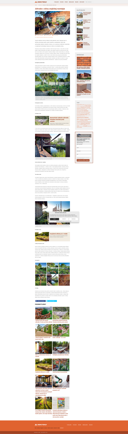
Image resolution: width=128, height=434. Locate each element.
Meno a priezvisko (80, 144)
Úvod (36, 5)
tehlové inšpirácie (85, 123)
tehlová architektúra (87, 121)
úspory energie (79, 127)
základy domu (89, 126)
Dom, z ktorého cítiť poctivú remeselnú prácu (83, 81)
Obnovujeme (85, 424)
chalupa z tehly (86, 104)
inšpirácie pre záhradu (39, 37)
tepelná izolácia (88, 124)
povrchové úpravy (82, 113)
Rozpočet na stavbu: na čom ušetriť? (83, 95)
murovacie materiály (83, 109)
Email (78, 147)
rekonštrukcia (80, 117)
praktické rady (83, 114)
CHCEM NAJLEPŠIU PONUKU (83, 160)
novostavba (78, 112)
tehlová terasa (45, 37)
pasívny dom (78, 113)
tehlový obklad (83, 124)
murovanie (79, 111)
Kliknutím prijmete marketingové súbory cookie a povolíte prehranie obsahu (84, 136)
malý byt (87, 108)
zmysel (85, 126)
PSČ (77, 154)
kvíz (85, 108)
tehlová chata (79, 123)
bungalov (83, 104)
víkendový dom (81, 126)
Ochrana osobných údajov (68, 221)
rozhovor (82, 119)
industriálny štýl (78, 107)
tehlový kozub (78, 124)
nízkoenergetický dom (84, 112)
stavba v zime (78, 120)
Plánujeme (69, 424)
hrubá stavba (88, 105)
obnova (89, 112)
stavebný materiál (84, 120)
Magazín (40, 5)
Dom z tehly (41, 2)
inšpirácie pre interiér (85, 107)
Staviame (75, 424)
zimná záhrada (50, 37)
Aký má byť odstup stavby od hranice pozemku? (87, 13)
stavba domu (87, 119)
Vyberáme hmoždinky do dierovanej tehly (86, 43)
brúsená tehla (79, 104)
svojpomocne (80, 121)
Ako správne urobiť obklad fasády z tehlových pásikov (83, 68)
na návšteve (85, 111)
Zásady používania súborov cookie (60, 221)
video (78, 126)
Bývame (79, 424)
